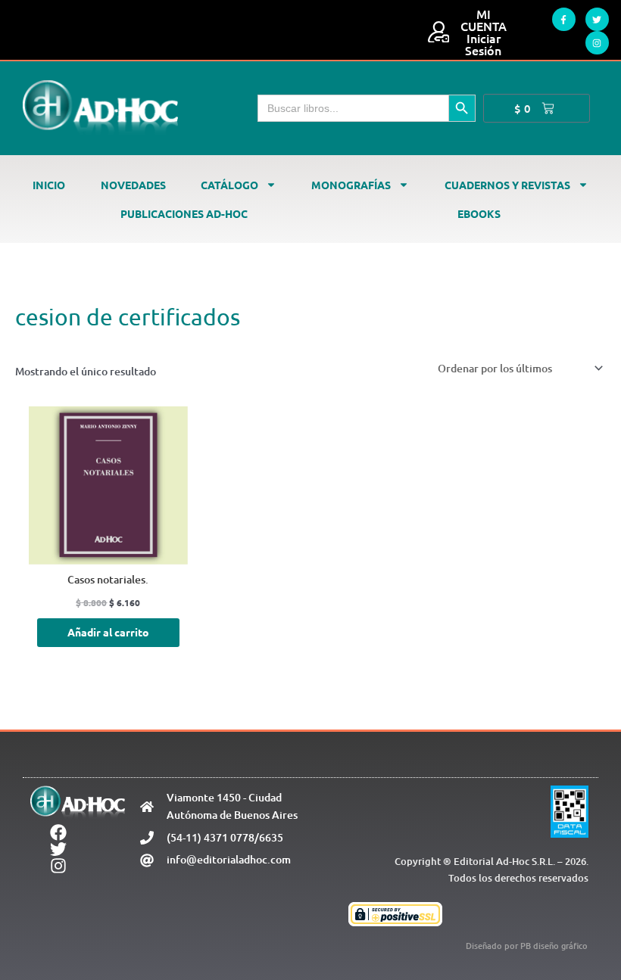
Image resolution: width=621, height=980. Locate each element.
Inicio (49, 184)
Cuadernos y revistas (507, 184)
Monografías (351, 184)
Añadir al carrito (108, 632)
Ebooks (479, 213)
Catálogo (229, 184)
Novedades (133, 184)
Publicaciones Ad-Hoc (184, 213)
